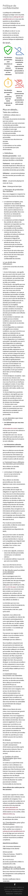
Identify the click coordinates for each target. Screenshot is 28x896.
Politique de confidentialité (13, 891)
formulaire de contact (11, 428)
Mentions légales (17, 889)
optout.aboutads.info (11, 807)
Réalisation (9, 894)
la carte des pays (11, 587)
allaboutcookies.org (9, 814)
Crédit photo (18, 894)
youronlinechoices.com (11, 809)
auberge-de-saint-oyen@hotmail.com (14, 831)
